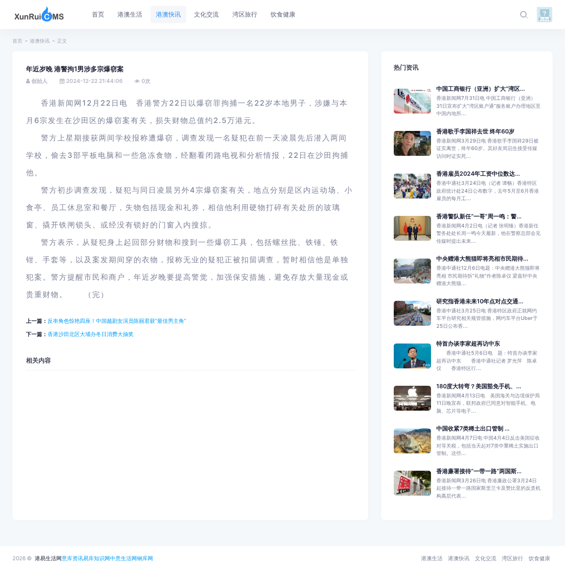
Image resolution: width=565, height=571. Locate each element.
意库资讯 (72, 558)
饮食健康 (539, 558)
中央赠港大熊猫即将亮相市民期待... (482, 258)
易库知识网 (96, 558)
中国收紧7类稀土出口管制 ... (473, 428)
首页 (17, 41)
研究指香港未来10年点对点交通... (479, 301)
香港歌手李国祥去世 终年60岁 (475, 131)
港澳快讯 (40, 41)
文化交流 (485, 558)
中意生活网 (123, 558)
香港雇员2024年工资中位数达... (478, 173)
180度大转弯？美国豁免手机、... (478, 386)
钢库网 (145, 558)
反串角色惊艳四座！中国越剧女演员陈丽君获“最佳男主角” (117, 320)
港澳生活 (432, 558)
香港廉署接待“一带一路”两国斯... (479, 470)
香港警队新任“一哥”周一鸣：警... (479, 216)
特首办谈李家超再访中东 (468, 343)
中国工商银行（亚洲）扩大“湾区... (480, 88)
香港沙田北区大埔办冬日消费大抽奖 (91, 334)
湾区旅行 (512, 558)
